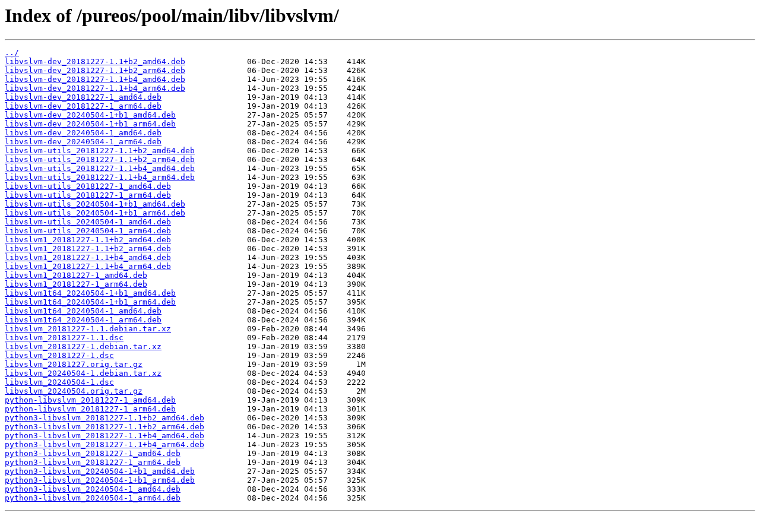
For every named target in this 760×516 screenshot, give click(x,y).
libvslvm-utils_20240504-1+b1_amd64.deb (95, 204)
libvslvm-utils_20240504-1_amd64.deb (88, 221)
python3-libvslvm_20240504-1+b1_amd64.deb (100, 471)
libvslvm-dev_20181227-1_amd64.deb (83, 97)
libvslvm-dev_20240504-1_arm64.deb (83, 141)
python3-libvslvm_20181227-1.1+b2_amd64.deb (104, 417)
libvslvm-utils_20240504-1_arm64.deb (88, 230)
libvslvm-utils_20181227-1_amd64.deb (88, 186)
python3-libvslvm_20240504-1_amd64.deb (92, 489)
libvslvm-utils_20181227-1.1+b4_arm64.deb (100, 177)
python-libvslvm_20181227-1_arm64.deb (90, 408)
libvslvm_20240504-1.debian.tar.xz (83, 373)
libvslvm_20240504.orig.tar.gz (73, 391)
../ (12, 52)
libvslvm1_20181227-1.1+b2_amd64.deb (88, 239)
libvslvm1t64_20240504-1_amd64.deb (83, 310)
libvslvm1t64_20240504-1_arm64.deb (83, 319)
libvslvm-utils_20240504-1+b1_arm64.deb (95, 212)
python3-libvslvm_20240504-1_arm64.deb (92, 497)
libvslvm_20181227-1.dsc (59, 355)
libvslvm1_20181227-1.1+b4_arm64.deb (88, 266)
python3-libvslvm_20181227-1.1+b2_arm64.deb (104, 426)
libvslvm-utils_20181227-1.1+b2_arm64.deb (100, 159)
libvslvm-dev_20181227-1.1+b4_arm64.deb (95, 88)
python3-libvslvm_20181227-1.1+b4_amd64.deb (104, 435)
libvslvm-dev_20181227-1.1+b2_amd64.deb (95, 61)
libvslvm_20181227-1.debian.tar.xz (83, 346)
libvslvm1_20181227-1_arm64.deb (76, 284)
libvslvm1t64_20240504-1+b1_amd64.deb (90, 293)
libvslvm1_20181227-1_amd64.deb (76, 275)
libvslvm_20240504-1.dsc (59, 382)
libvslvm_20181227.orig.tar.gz (73, 364)
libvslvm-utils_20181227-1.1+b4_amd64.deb (100, 168)
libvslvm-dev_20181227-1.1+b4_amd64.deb (95, 79)
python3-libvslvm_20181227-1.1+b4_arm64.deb (104, 444)
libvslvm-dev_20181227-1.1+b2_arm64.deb (95, 70)
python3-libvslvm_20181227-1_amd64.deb (92, 453)
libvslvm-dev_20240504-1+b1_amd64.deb (90, 114)
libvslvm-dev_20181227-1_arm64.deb (83, 106)
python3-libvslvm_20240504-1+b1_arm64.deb (100, 480)
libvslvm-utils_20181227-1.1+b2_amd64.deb (100, 150)
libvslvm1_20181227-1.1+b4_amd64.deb (88, 257)
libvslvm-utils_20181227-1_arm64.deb (88, 195)
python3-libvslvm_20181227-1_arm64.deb (92, 462)
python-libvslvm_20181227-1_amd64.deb (90, 399)
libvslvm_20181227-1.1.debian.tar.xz (88, 328)
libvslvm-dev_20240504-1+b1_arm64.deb (90, 123)
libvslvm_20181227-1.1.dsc (64, 337)
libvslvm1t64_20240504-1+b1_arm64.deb (90, 301)
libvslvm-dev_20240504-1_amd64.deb (83, 132)
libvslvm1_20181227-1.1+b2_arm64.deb (88, 248)
